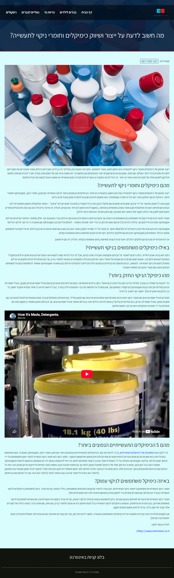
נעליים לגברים (30, 12)
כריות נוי (49, 12)
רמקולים (11, 12)
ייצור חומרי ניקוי (149, 61)
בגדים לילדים (68, 12)
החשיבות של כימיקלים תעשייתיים (137, 452)
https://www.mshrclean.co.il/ (152, 531)
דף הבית (86, 12)
